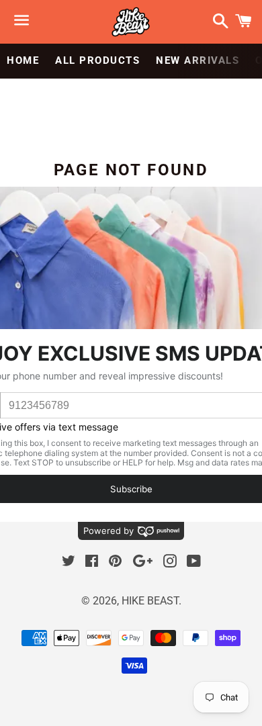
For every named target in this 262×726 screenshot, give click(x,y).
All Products (97, 60)
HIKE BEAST (150, 600)
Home (23, 60)
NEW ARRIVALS (197, 60)
